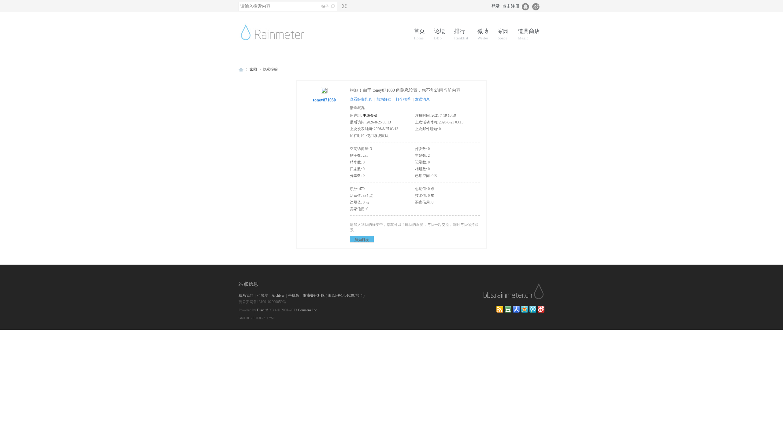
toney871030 (324, 100)
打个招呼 (403, 99)
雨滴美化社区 (314, 295)
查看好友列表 (361, 99)
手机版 (293, 295)
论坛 (439, 34)
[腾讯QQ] (526, 6)
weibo (541, 309)
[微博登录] (537, 6)
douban (508, 309)
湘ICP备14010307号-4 (345, 295)
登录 (495, 6)
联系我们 (246, 295)
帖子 (325, 6)
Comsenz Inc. (308, 310)
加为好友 (384, 99)
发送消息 (422, 99)
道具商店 (529, 34)
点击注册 (510, 6)
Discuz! (262, 310)
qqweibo (532, 309)
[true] (333, 6)
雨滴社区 (241, 69)
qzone (524, 309)
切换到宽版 (343, 6)
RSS (499, 309)
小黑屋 (262, 295)
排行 (461, 34)
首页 (419, 34)
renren (516, 309)
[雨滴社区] (277, 48)
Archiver (278, 295)
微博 (482, 34)
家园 (503, 34)
